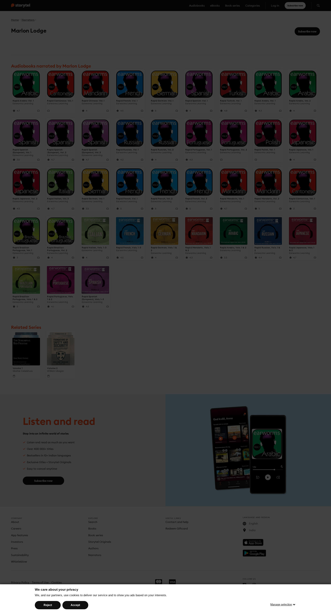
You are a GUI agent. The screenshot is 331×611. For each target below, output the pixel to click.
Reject (48, 605)
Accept (75, 605)
